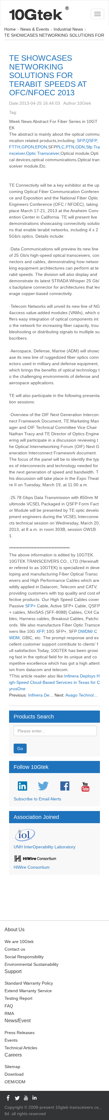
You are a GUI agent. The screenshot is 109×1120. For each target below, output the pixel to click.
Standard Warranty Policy (29, 983)
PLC (60, 146)
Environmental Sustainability (31, 964)
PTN (70, 146)
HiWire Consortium (32, 867)
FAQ (9, 1005)
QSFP (91, 140)
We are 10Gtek (19, 941)
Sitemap (12, 1066)
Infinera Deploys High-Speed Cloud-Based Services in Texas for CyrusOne (54, 682)
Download (14, 1074)
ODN (80, 146)
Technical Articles (21, 1047)
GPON (27, 146)
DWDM (85, 631)
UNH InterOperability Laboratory (44, 846)
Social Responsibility (24, 956)
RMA (9, 1013)
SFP (80, 140)
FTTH (14, 146)
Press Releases (20, 1032)
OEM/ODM (15, 1081)
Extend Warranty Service (28, 990)
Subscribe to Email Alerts (37, 798)
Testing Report (18, 998)
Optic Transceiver (42, 153)
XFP (40, 631)
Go (20, 748)
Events (11, 1040)
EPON (41, 146)
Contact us (15, 949)
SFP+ (30, 605)
